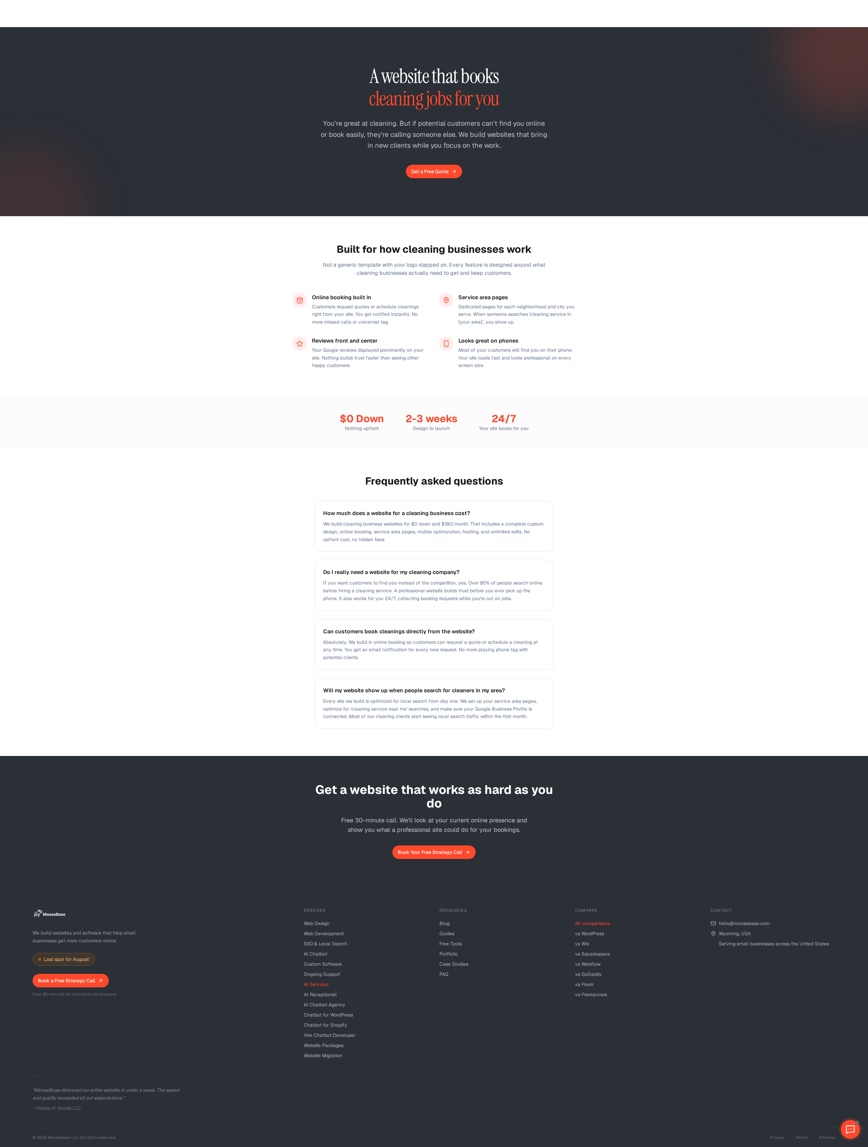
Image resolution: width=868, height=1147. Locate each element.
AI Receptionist (320, 994)
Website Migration (323, 1055)
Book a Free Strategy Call (66, 981)
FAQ (443, 974)
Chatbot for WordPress (328, 1015)
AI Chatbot (315, 954)
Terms (802, 1137)
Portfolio (448, 954)
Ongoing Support (322, 974)
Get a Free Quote (430, 171)
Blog (444, 923)
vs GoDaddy (588, 974)
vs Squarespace (592, 954)
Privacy (777, 1137)
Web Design (317, 923)
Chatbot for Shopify (325, 1025)
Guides (446, 933)
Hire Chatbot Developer (329, 1035)
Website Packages (323, 1045)
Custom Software (323, 964)
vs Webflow (587, 964)
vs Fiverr (584, 984)
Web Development (324, 933)
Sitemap (827, 1137)
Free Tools (450, 944)
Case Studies (453, 964)
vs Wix (582, 944)
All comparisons (592, 923)
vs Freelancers (591, 994)
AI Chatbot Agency (324, 1005)
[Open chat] (850, 1129)
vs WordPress (589, 933)
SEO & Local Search (325, 944)
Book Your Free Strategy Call (430, 852)
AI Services (316, 984)
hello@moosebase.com (744, 923)
